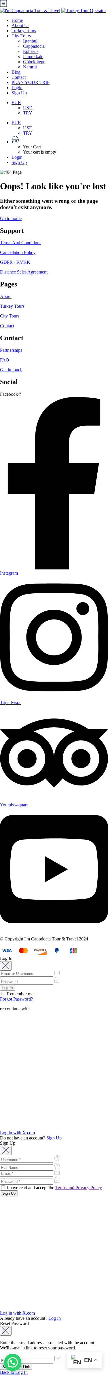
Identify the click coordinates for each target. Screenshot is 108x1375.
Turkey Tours (24, 30)
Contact (19, 77)
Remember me (19, 993)
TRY (27, 112)
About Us (20, 25)
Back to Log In (14, 1372)
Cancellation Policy (17, 252)
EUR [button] (16, 102)
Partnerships (11, 350)
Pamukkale (33, 56)
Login (17, 87)
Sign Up (19, 92)
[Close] (6, 966)
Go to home (11, 218)
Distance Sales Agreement (24, 271)
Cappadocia (34, 46)
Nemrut (30, 66)
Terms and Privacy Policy (78, 1187)
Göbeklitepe (34, 61)
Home (17, 20)
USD (28, 107)
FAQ (4, 359)
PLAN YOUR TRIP (31, 82)
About (6, 296)
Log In (54, 1318)
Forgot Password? (16, 999)
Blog (16, 72)
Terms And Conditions (20, 242)
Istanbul (30, 41)
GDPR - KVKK (15, 262)
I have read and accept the (54, 1187)
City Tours (21, 35)
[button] (60, 140)
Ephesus (30, 51)
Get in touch (11, 369)
